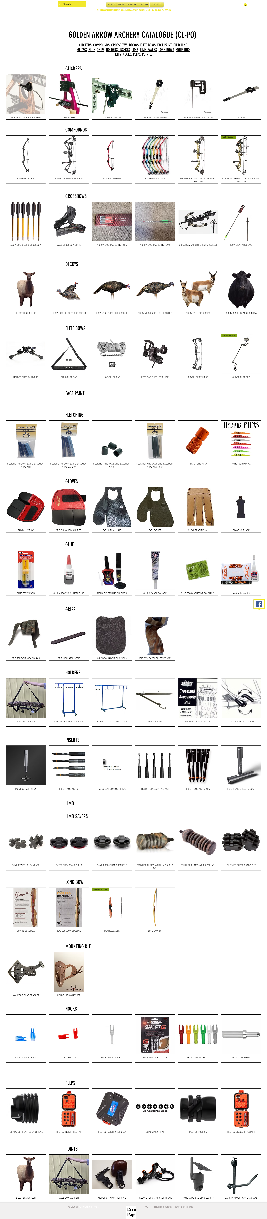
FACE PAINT (164, 45)
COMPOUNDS (101, 45)
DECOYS (134, 45)
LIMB (135, 49)
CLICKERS (85, 45)
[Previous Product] (1, 159)
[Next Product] (265, 159)
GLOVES (82, 49)
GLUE (91, 49)
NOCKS (127, 54)
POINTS (146, 54)
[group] (133, 97)
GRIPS (100, 49)
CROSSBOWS (119, 45)
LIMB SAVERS (148, 49)
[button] (244, 4)
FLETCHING (180, 45)
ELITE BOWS (147, 45)
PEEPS (136, 54)
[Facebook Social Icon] (259, 604)
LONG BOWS (166, 49)
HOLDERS (112, 49)
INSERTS (124, 49)
